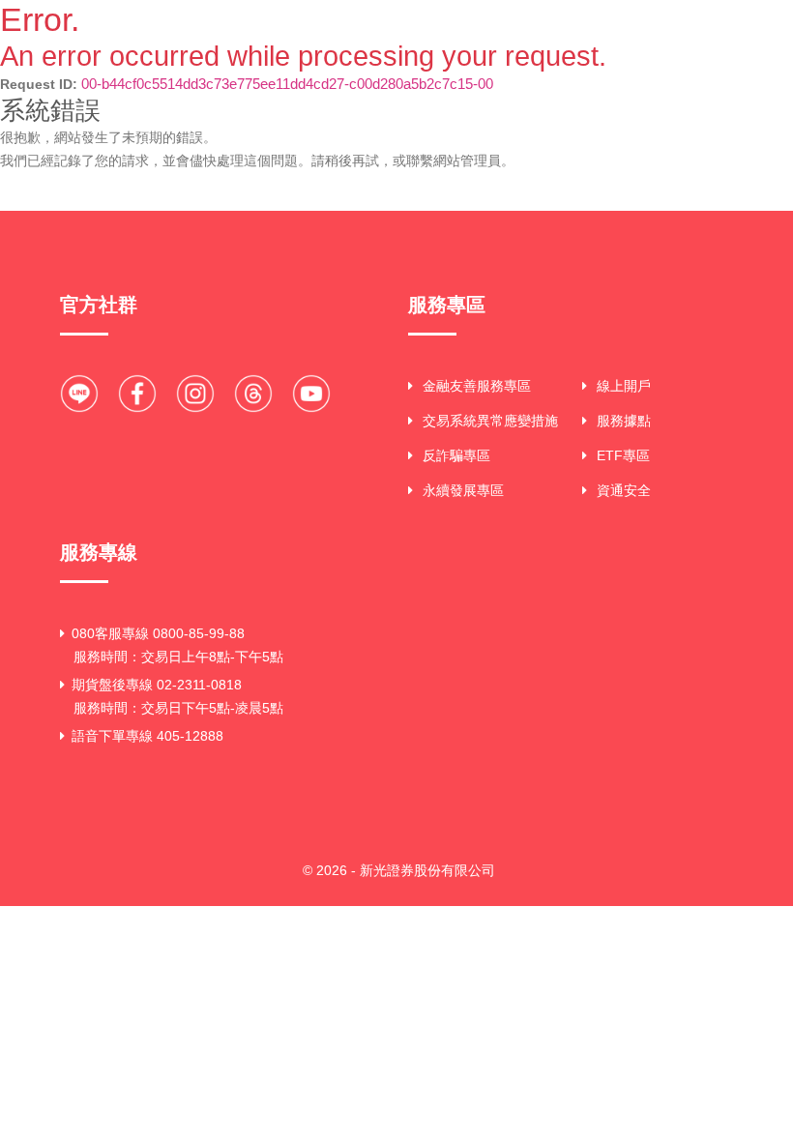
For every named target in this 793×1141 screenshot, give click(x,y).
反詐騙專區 (456, 455)
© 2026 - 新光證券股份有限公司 (399, 870)
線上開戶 (624, 386)
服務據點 (624, 420)
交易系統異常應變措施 (490, 420)
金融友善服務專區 (477, 386)
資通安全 (624, 490)
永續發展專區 (463, 490)
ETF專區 (623, 455)
